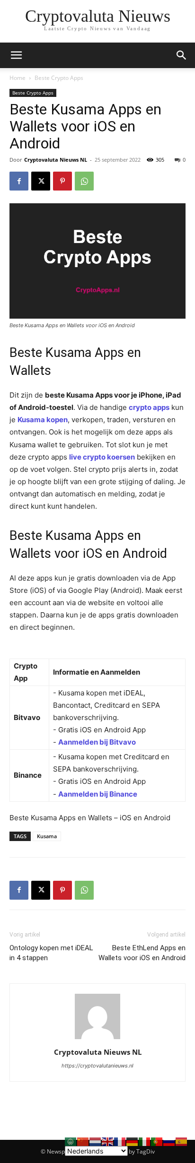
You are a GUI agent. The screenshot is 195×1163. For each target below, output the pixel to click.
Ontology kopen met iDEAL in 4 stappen (51, 953)
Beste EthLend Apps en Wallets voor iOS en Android (142, 953)
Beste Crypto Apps (59, 78)
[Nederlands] (95, 1141)
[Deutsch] (132, 1141)
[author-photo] (97, 1039)
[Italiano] (145, 1141)
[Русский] (169, 1141)
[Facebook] (18, 181)
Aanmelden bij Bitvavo (97, 742)
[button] (181, 55)
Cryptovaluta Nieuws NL (55, 159)
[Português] (157, 1141)
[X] (40, 181)
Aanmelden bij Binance (97, 794)
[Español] (182, 1141)
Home (17, 78)
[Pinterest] (62, 181)
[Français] (120, 1141)
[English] (108, 1141)
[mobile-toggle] (16, 55)
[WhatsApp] (84, 181)
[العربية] (71, 1141)
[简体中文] (83, 1141)
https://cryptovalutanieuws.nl (97, 1065)
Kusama (47, 836)
